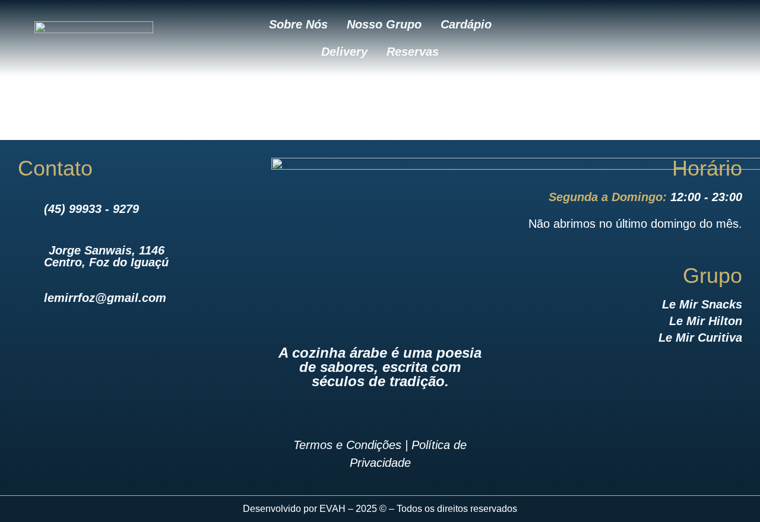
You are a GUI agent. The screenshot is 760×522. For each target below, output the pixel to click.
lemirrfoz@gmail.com (105, 297)
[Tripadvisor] (711, 38)
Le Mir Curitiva (700, 337)
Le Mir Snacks (702, 304)
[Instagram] (645, 38)
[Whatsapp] (678, 38)
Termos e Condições (347, 444)
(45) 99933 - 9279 (91, 208)
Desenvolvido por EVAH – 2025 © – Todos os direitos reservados (380, 509)
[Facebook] (613, 38)
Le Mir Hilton (705, 320)
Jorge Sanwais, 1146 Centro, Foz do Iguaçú (106, 256)
